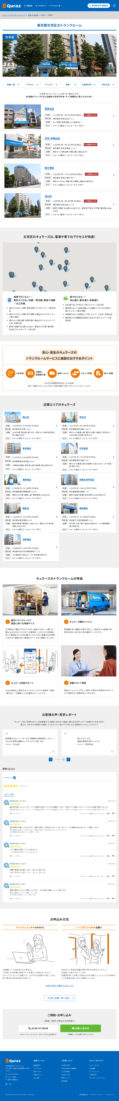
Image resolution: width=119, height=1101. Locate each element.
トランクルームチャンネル (97, 1083)
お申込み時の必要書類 (68, 1074)
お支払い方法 (65, 1080)
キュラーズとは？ (94, 1071)
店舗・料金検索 (33, 15)
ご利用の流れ (65, 1071)
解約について (65, 1083)
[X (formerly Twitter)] (10, 1090)
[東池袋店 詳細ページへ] (31, 457)
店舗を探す (37, 1071)
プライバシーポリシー (97, 1100)
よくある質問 (65, 1077)
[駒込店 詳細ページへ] (31, 425)
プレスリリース (94, 1077)
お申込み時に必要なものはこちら (59, 991)
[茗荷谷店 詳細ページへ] (59, 117)
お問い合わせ (82, 1034)
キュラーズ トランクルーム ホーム (13, 15)
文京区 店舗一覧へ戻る (59, 1003)
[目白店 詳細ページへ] (88, 425)
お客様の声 (93, 1080)
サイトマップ (109, 1100)
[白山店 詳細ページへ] (59, 205)
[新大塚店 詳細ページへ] (59, 176)
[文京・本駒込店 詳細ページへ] (59, 146)
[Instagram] (6, 1090)
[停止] (63, 765)
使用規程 (64, 1086)
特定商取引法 (83, 1100)
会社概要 (92, 1074)
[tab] (9, 800)
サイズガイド (37, 1074)
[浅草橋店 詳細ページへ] (31, 547)
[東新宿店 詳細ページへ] (31, 487)
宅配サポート (37, 1080)
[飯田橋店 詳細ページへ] (88, 517)
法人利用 (36, 1083)
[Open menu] (114, 6)
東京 (43, 15)
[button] (42, 268)
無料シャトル (37, 1077)
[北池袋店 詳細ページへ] (88, 457)
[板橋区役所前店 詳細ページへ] (88, 487)
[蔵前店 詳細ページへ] (31, 517)
